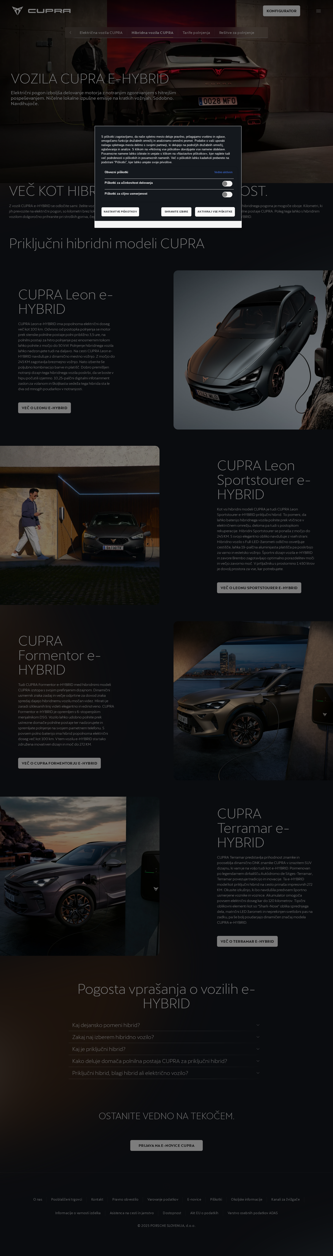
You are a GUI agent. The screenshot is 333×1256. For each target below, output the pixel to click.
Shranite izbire (176, 211)
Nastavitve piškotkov (120, 211)
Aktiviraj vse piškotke (215, 211)
